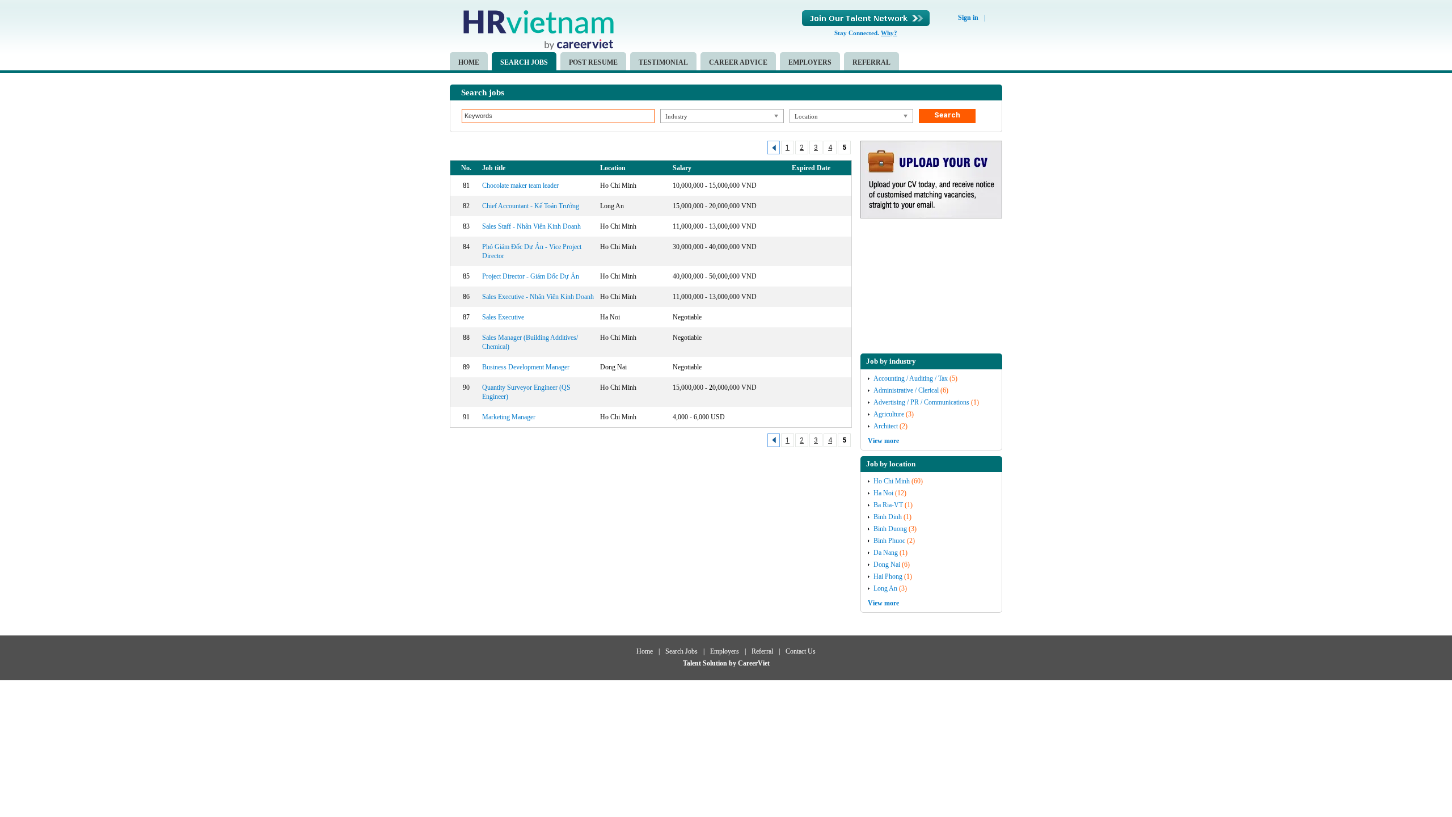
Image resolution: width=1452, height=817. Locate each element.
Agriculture (888, 414)
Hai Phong (887, 576)
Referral (871, 62)
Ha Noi (883, 493)
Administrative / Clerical (906, 390)
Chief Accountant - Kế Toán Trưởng (530, 206)
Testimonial (663, 62)
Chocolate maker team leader (520, 185)
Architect (885, 426)
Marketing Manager (508, 417)
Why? (889, 33)
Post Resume (593, 62)
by (733, 663)
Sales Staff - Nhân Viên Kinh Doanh (531, 226)
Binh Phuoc (889, 541)
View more (883, 441)
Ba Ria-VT (888, 505)
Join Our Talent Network (866, 18)
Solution (716, 663)
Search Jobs (524, 62)
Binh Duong (890, 529)
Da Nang (885, 553)
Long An (885, 588)
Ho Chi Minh (891, 481)
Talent (693, 663)
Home (468, 62)
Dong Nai (886, 564)
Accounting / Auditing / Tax (910, 378)
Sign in (968, 18)
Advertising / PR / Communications (921, 402)
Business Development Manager (525, 367)
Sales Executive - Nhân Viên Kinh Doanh (538, 297)
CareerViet (754, 663)
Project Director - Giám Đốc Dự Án (530, 276)
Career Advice (738, 62)
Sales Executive (503, 317)
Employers (809, 62)
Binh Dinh (887, 517)
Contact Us (801, 651)
